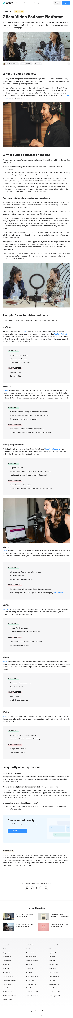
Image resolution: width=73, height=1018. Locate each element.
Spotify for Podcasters (53, 449)
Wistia (5, 716)
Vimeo (5, 662)
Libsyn (5, 551)
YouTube (24, 331)
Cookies (37, 1011)
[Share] (68, 63)
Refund (44, 1011)
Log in (57, 3)
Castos (5, 609)
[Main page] (9, 2)
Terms (23, 1011)
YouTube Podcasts (60, 334)
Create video (17, 831)
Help (50, 1011)
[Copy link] (46, 888)
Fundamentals (19, 11)
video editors (58, 593)
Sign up (66, 3)
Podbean (6, 390)
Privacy (30, 1011)
